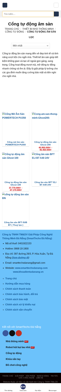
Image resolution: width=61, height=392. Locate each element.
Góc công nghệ (26, 378)
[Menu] (5, 5)
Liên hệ (39, 378)
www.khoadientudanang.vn (28, 272)
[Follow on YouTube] (19, 333)
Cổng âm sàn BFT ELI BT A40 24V (45, 183)
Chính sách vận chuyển (18, 309)
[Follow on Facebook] (6, 333)
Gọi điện (38, 390)
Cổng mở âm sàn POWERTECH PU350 (15, 143)
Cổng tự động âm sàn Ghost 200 (45, 143)
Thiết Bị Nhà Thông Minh (38, 29)
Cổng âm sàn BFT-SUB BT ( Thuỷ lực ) (15, 223)
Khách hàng (43, 376)
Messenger (53, 390)
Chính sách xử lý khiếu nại (20, 304)
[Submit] (56, 14)
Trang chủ (12, 29)
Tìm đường (8, 390)
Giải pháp (19, 376)
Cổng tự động (14, 31)
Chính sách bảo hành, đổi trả (21, 294)
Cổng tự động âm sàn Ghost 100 (16, 183)
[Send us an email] (12, 333)
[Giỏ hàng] (56, 5)
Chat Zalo (23, 390)
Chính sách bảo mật (16, 299)
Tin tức (54, 376)
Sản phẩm (30, 376)
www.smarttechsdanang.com (31, 268)
